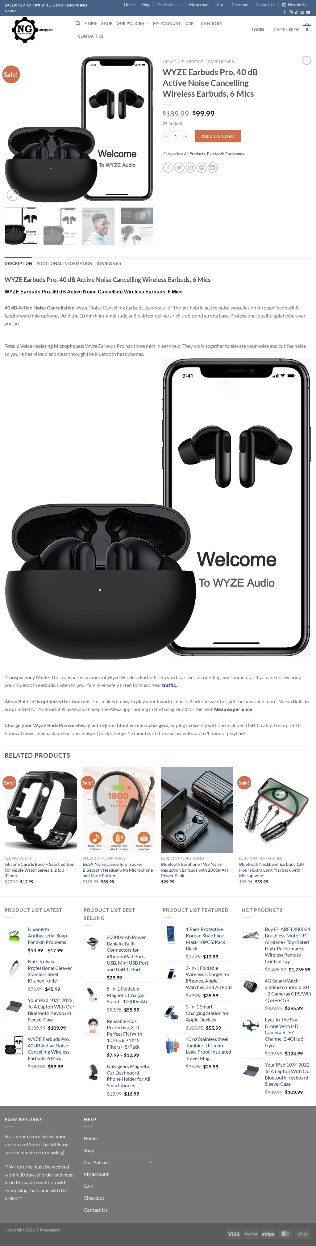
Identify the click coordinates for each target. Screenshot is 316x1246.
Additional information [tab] (64, 263)
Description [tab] (18, 263)
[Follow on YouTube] (308, 13)
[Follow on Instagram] (291, 13)
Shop (146, 4)
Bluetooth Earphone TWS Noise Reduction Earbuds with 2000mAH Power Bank (194, 869)
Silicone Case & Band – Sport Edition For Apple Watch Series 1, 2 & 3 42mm (39, 869)
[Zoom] (13, 195)
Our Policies (167, 4)
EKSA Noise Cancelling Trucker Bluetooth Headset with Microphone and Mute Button (118, 869)
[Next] (142, 129)
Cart (221, 4)
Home (129, 4)
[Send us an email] (302, 13)
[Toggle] (150, 1162)
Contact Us (265, 4)
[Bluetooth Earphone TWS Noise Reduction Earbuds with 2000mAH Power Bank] (197, 810)
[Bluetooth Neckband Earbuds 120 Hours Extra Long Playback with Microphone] (275, 810)
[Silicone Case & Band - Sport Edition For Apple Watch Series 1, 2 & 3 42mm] (41, 810)
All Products (194, 153)
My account (199, 4)
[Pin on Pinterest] (202, 167)
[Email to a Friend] (190, 167)
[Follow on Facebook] (285, 13)
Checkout (240, 4)
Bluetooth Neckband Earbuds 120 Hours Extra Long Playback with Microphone (271, 869)
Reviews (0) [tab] (109, 263)
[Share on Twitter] (179, 167)
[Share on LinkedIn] (213, 167)
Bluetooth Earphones (208, 61)
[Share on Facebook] (168, 167)
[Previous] (15, 129)
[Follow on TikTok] (296, 13)
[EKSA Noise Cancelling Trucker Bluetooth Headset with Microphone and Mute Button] (119, 810)
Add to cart (218, 136)
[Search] (78, 23)
